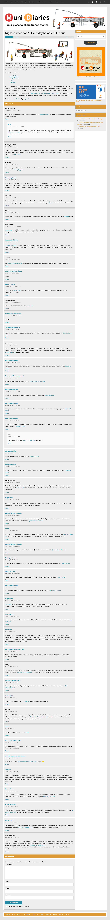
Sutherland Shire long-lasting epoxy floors (42, 717)
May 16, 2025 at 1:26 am (11, 146)
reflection (17, 99)
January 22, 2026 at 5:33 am (12, 466)
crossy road (8, 230)
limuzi (10, 124)
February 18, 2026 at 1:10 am (13, 560)
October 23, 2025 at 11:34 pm (13, 242)
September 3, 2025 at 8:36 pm (13, 197)
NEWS (50, 2)
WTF (12, 2)
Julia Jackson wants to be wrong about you (91, 119)
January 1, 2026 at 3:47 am (12, 329)
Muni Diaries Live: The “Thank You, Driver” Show (44, 93)
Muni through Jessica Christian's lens (89, 126)
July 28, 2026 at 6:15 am (11, 806)
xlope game (9, 497)
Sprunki (51, 203)
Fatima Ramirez (10, 804)
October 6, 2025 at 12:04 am (12, 212)
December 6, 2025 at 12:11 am (13, 273)
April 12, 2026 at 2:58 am (11, 651)
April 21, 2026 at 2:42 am (11, 682)
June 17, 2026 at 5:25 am (11, 771)
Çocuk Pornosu (10, 571)
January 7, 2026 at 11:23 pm (12, 362)
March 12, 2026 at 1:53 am (12, 587)
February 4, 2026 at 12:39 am (13, 499)
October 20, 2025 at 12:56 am (13, 226)
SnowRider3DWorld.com (13, 271)
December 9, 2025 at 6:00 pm (13, 302)
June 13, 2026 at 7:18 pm (11, 758)
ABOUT (62, 2)
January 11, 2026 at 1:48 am (12, 378)
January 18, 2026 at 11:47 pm (13, 420)
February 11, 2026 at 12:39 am (16, 126)
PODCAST (31, 2)
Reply (7, 119)
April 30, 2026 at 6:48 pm (11, 697)
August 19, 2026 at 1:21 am (12, 837)
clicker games (17, 290)
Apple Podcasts (14, 76)
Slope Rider (8, 604)
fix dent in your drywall (29, 440)
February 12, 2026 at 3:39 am (13, 546)
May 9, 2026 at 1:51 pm (11, 711)
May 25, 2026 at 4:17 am (11, 742)
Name (8, 881)
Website (8, 895)
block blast (17, 154)
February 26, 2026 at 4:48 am (13, 573)
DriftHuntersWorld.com (13, 314)
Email (8, 888)
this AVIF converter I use (25, 827)
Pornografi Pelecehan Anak (14, 376)
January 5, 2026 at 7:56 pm (12, 345)
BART (38, 2)
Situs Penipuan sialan (12, 327)
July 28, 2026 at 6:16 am (11, 822)
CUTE (16, 2)
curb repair (9, 696)
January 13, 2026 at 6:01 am (12, 391)
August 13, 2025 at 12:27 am (12, 179)
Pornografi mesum (11, 360)
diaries (13, 99)
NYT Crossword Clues (12, 740)
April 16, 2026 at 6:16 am (11, 666)
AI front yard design (10, 352)
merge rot (30, 305)
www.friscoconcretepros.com (15, 756)
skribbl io (66, 216)
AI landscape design (13, 132)
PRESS (56, 2)
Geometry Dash (10, 178)
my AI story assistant (49, 796)
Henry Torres (9, 789)
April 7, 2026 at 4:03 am (11, 631)
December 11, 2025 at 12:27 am (13, 315)
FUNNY (6, 2)
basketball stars (44, 114)
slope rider (9, 598)
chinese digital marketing (15, 263)
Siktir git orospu (10, 558)
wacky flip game (19, 170)
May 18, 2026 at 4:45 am (11, 728)
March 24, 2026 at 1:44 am (12, 616)
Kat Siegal (16, 37)
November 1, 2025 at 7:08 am (13, 259)
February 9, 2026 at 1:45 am (12, 515)
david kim (8, 630)
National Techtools (10, 245)
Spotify (12, 80)
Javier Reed (9, 820)
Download (12, 82)
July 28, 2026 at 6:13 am (11, 791)
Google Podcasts (14, 78)
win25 (7, 727)
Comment (9, 864)
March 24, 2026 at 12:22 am (12, 600)
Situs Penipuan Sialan (12, 680)
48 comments (69, 37)
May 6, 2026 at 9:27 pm (14, 436)
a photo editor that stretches (37, 845)
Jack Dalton (9, 614)
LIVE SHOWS (24, 2)
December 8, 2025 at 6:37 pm (13, 286)
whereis (8, 769)
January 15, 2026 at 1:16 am (12, 405)
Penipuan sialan (10, 451)
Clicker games (10, 284)
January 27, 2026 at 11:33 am (13, 482)
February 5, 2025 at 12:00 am (13, 110)
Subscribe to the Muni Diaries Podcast (87, 77)
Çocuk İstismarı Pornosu (13, 513)
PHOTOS (44, 2)
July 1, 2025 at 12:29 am (11, 164)
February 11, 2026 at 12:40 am (13, 530)
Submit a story (90, 42)
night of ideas (27, 99)
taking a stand (20, 487)
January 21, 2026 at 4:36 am (12, 453)
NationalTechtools (11, 240)
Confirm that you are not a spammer (18, 906)
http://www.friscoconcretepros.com (26, 761)
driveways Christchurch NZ (24, 672)
